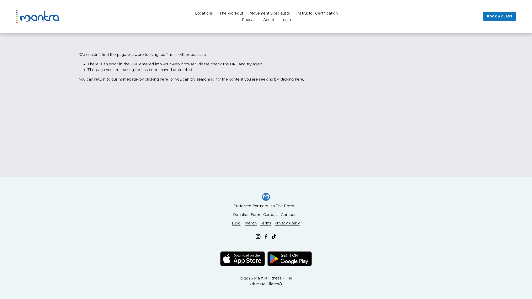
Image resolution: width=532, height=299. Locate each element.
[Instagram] (258, 236)
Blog (236, 223)
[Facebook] (266, 236)
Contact (288, 214)
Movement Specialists (270, 13)
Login (286, 19)
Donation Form (246, 214)
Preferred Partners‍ (251, 206)
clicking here (156, 79)
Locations (204, 13)
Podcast (249, 19)
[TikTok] (273, 236)
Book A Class (499, 16)
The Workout (231, 13)
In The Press (282, 206)
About (268, 19)
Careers (270, 214)
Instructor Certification (317, 13)
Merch (251, 223)
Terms (265, 223)
